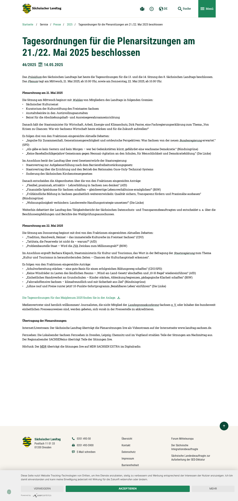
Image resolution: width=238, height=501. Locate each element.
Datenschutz (129, 452)
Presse (57, 24)
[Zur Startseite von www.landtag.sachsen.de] (27, 442)
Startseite (27, 24)
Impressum (128, 458)
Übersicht (127, 438)
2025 (69, 24)
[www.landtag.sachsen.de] (41, 9)
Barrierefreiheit (130, 465)
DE (165, 8)
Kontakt (126, 445)
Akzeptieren (128, 488)
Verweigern (42, 488)
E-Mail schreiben (86, 452)
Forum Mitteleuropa (182, 438)
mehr (213, 488)
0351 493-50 (84, 438)
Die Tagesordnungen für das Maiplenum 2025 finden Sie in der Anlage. (69, 297)
